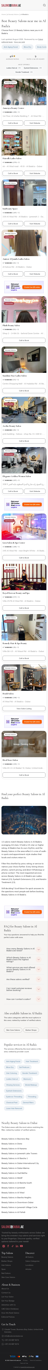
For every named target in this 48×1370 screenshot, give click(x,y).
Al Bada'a (24, 14)
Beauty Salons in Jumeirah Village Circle (19, 1207)
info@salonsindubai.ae (13, 1336)
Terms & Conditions (35, 1360)
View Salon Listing (24, 709)
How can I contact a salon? (18, 999)
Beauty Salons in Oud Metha (14, 1173)
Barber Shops (6, 1261)
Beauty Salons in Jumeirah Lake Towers (19, 1153)
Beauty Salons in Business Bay (15, 1139)
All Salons (29, 1257)
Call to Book (13, 123)
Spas (3, 1269)
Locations (29, 1265)
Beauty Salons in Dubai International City (20, 1163)
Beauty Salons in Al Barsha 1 (14, 1158)
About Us (5, 1289)
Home (3, 14)
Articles (28, 1269)
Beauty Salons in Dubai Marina (15, 1168)
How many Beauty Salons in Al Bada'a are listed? (20, 949)
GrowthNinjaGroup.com (27, 1367)
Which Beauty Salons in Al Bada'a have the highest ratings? (18, 959)
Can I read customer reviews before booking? (19, 989)
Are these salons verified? (18, 979)
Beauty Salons (13, 14)
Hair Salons (6, 1265)
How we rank (19, 42)
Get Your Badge (7, 1301)
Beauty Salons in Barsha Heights (16, 1197)
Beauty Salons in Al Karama (14, 1148)
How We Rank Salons (10, 1313)
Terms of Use (24, 1363)
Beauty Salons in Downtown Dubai (17, 1202)
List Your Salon (7, 1297)
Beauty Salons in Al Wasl (12, 1192)
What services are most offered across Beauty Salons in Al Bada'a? (20, 969)
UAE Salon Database (10, 1309)
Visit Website (35, 123)
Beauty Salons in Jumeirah (13, 1187)
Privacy (25, 1360)
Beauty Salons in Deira (11, 1143)
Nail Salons (6, 1273)
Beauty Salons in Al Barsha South (16, 1183)
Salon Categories (32, 1261)
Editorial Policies (8, 1317)
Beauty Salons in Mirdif (11, 1178)
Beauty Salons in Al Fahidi (13, 1212)
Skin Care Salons (8, 1277)
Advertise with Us (8, 1305)
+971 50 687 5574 (11, 1340)
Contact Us (5, 1293)
